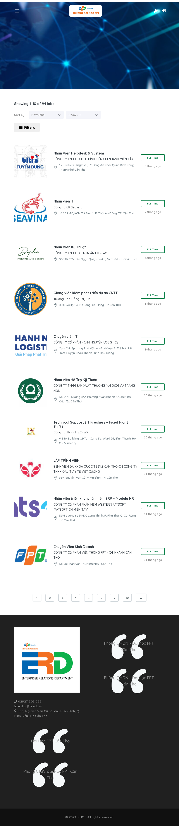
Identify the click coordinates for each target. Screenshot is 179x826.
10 (127, 597)
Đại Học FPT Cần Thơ (50, 741)
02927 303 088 (29, 701)
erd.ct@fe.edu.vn (30, 706)
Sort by (19, 115)
